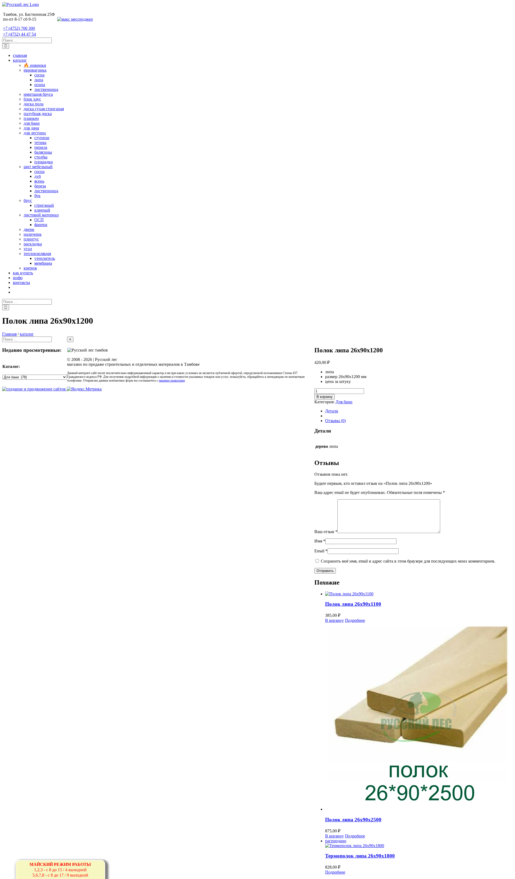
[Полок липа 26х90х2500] (419, 717)
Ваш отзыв (325, 531)
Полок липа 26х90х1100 (353, 604)
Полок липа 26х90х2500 (353, 819)
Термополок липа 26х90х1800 (360, 856)
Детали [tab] (331, 411)
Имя (319, 541)
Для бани (344, 402)
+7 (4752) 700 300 (19, 28)
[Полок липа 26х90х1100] (419, 594)
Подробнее (355, 620)
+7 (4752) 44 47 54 (19, 34)
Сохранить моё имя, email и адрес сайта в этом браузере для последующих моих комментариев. (408, 561)
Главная (9, 334)
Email (321, 551)
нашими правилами (172, 380)
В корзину (325, 397)
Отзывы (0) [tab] (335, 420)
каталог (27, 334)
